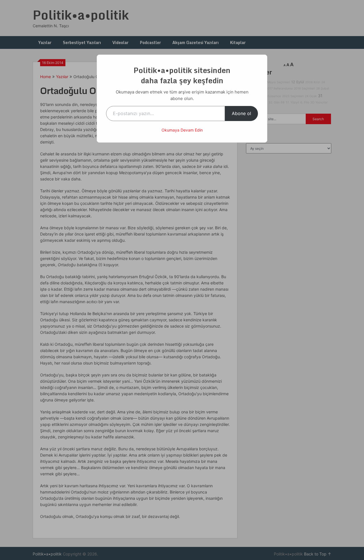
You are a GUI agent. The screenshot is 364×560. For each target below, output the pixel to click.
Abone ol (241, 113)
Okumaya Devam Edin (182, 130)
